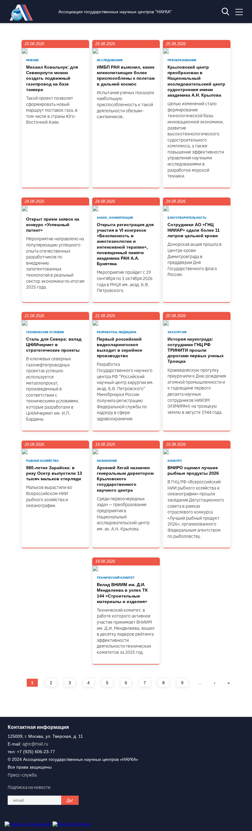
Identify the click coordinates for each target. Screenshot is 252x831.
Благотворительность (187, 218)
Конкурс (174, 461)
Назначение (107, 461)
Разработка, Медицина (116, 332)
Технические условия (45, 332)
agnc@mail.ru (35, 744)
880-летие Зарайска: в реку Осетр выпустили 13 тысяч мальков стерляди (54, 473)
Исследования (110, 60)
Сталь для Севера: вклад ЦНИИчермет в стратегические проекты (53, 345)
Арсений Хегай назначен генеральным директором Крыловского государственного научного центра (125, 479)
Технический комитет (116, 578)
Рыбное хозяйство (42, 461)
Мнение (32, 60)
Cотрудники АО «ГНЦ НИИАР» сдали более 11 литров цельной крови (193, 230)
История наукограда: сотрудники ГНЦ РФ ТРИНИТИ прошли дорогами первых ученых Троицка (195, 350)
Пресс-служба (22, 775)
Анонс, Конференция (115, 218)
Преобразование (181, 60)
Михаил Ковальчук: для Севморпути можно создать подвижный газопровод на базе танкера (52, 78)
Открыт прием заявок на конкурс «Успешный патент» (52, 225)
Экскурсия (177, 332)
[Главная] (23, 19)
